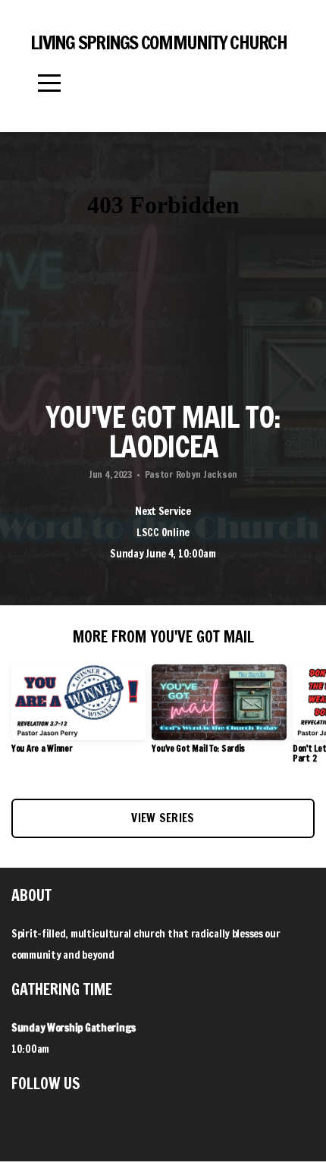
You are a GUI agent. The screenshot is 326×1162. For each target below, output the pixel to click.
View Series (162, 818)
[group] (78, 714)
